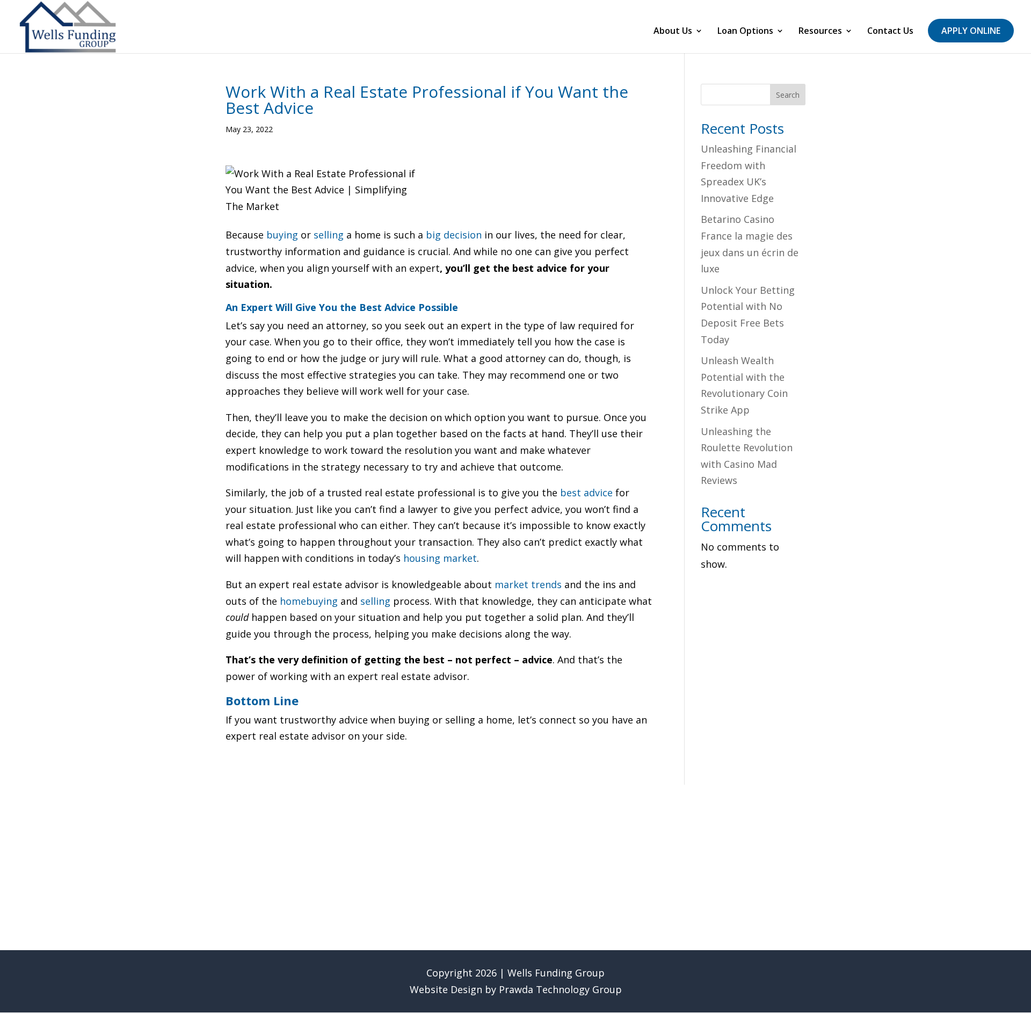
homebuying (309, 601)
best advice (586, 492)
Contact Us (890, 32)
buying (282, 234)
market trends (528, 584)
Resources (820, 32)
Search (788, 95)
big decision (454, 234)
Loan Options (745, 32)
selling (329, 234)
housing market (440, 558)
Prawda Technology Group (560, 989)
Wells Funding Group (556, 972)
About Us (673, 32)
